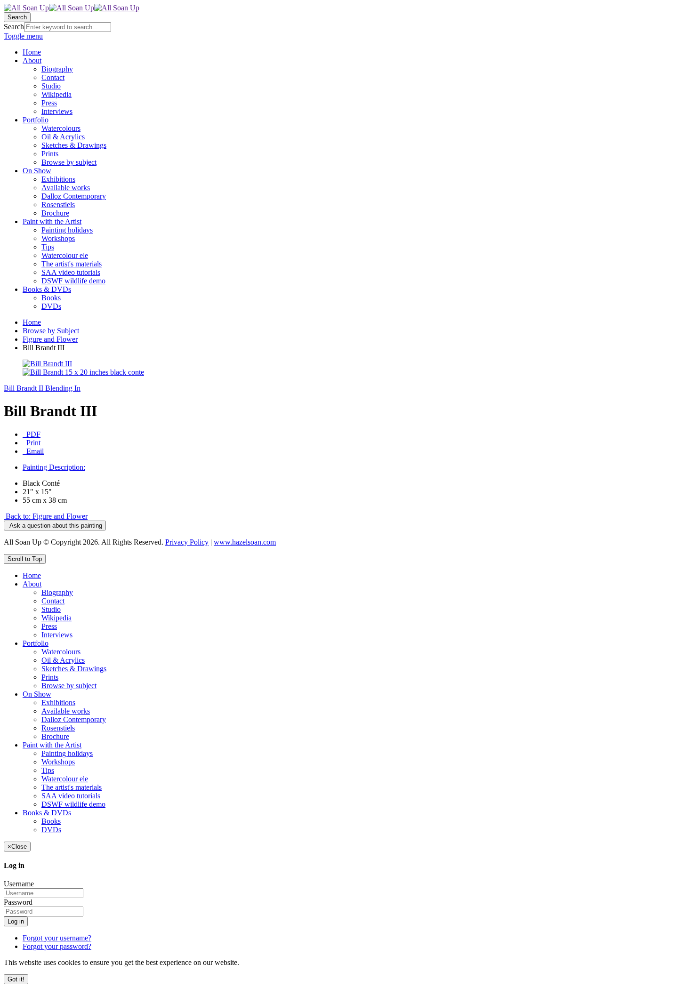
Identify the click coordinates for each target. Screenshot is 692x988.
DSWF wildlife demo (73, 804)
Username (19, 884)
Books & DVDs (47, 813)
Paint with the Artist (52, 745)
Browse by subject (69, 686)
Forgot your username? (57, 938)
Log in (16, 921)
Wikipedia (56, 618)
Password (18, 902)
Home (32, 322)
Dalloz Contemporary (73, 719)
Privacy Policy (187, 542)
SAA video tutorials (70, 796)
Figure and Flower (50, 339)
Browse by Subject (51, 331)
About (32, 584)
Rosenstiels (58, 728)
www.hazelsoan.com (245, 542)
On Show (37, 694)
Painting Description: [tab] (54, 467)
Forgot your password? (57, 946)
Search (14, 27)
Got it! (16, 979)
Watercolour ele (64, 779)
